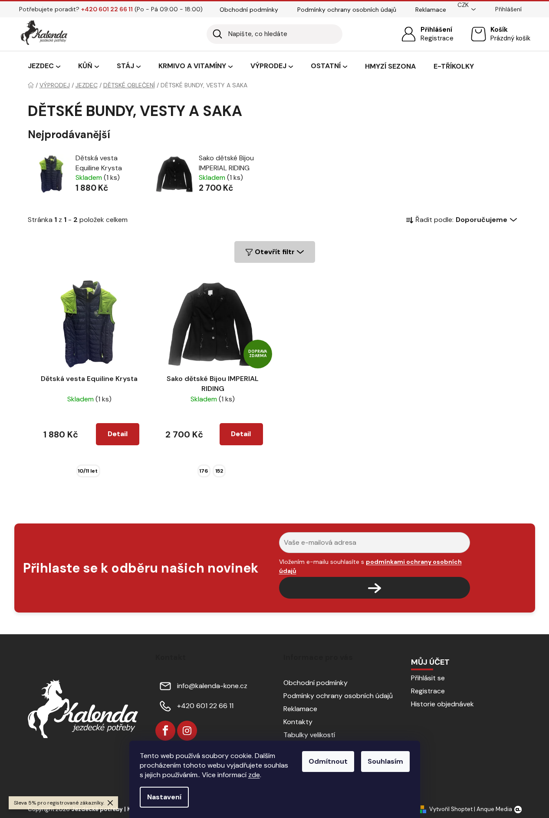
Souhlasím (385, 761)
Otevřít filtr (275, 251)
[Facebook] (165, 731)
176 (203, 470)
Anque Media (494, 809)
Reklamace (430, 9)
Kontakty (297, 721)
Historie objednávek (442, 704)
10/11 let (88, 470)
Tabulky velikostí (309, 734)
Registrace (437, 38)
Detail (118, 433)
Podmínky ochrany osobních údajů (346, 9)
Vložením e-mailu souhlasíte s (370, 566)
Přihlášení (436, 29)
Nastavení (164, 796)
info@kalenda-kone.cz (212, 685)
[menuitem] (44, 66)
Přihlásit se (428, 677)
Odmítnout (328, 761)
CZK (463, 5)
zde (254, 774)
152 (219, 470)
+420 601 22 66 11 (205, 705)
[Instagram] (187, 731)
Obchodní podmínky (249, 9)
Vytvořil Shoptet (451, 809)
